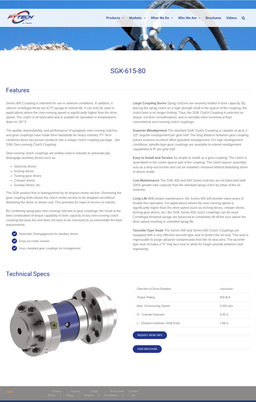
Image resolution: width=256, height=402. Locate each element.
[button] (243, 18)
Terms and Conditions (113, 393)
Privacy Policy (55, 393)
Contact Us (133, 393)
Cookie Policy (73, 393)
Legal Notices (91, 393)
